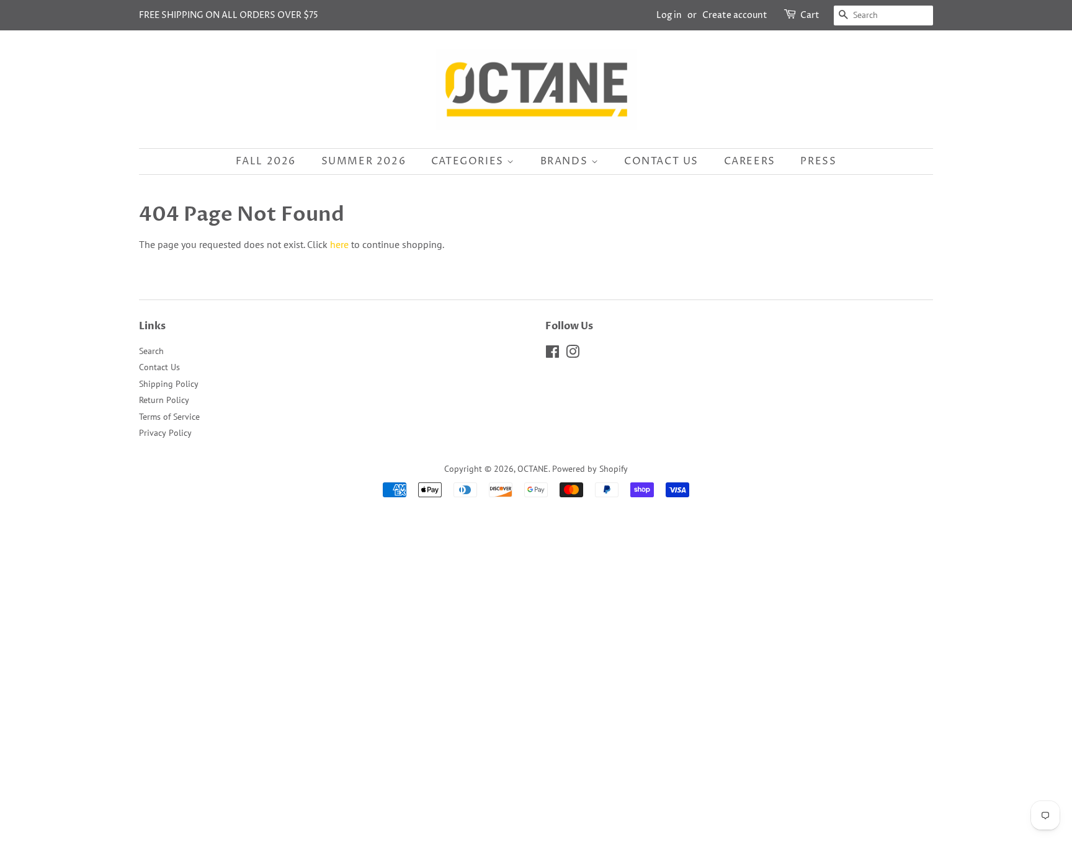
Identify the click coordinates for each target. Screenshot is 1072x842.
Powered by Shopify (590, 468)
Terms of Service (169, 416)
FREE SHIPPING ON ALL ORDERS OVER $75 (228, 15)
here (339, 244)
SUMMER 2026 (363, 161)
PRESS (818, 161)
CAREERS (749, 161)
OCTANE (532, 468)
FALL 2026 (266, 161)
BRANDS (565, 161)
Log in (669, 15)
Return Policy (164, 399)
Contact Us (159, 367)
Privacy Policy (165, 432)
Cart (810, 15)
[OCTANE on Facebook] (552, 354)
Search (151, 351)
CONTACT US (661, 161)
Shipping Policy (169, 383)
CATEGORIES (469, 161)
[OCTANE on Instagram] (572, 354)
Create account (734, 15)
